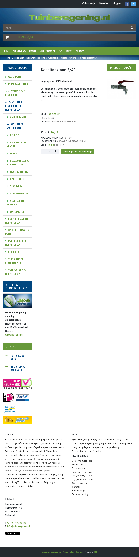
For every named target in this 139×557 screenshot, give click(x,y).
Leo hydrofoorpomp (24, 470)
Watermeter (16, 212)
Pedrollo (97, 451)
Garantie (76, 486)
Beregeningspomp (14, 439)
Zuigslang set (50, 482)
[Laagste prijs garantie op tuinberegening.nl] (17, 420)
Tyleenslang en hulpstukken (15, 272)
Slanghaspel (100, 443)
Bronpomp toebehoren (16, 478)
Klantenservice (47, 51)
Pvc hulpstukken (48, 478)
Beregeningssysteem (41, 443)
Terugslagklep (84, 447)
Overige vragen (79, 483)
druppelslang (112, 447)
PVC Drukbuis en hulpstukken (16, 243)
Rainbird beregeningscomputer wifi (22, 462)
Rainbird (9, 443)
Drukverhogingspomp (53, 474)
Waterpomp (14, 77)
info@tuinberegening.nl (18, 526)
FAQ (60, 51)
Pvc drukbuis (34, 478)
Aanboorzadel (17, 117)
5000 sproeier (126, 443)
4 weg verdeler (47, 455)
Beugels (14, 135)
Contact (80, 51)
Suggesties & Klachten (82, 479)
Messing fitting (18, 171)
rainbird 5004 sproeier (16, 466)
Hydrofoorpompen (32, 474)
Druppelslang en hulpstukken (16, 221)
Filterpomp (77, 443)
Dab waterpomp (42, 470)
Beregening (88, 443)
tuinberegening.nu (14, 334)
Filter (13, 153)
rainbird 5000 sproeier (50, 462)
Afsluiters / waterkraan (15, 126)
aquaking (117, 439)
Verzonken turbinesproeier (30, 482)
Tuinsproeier (30, 439)
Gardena (126, 439)
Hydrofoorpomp (22, 443)
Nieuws (68, 51)
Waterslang (51, 451)
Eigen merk (54, 114)
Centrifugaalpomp (37, 447)
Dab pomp (56, 443)
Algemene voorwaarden (51, 552)
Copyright (79, 552)
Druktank (20, 451)
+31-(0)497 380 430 (16, 522)
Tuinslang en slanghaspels (14, 261)
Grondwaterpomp (55, 447)
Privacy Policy (68, 552)
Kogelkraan (10, 455)
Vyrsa (74, 439)
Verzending (77, 464)
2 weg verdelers (31, 455)
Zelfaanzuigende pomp (16, 447)
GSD (95, 552)
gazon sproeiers (104, 439)
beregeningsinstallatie (35, 451)
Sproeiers (14, 252)
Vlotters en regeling (15, 203)
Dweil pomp (112, 443)
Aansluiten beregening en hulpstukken (13, 106)
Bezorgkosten (78, 468)
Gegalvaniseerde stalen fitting (18, 162)
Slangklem (16, 186)
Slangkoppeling (19, 193)
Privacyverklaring (80, 494)
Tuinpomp (10, 451)
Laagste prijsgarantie (82, 475)
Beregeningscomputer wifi (46, 458)
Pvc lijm (20, 455)
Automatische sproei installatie (20, 486)
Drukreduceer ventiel (16, 144)
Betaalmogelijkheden (82, 460)
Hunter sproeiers (25, 458)
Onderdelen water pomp (17, 232)
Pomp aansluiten (18, 84)
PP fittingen (16, 179)
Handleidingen (79, 490)
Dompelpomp (43, 439)
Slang (74, 447)
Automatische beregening (15, 93)
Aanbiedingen (19, 51)
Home (6, 51)
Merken (32, 51)
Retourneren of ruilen (82, 472)
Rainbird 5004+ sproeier (39, 466)
